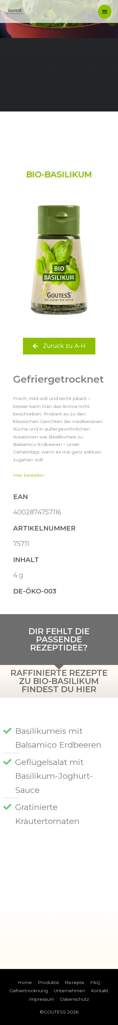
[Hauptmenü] (105, 12)
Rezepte (74, 982)
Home (25, 982)
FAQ (95, 982)
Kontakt (99, 990)
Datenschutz (74, 999)
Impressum (41, 999)
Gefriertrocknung (29, 990)
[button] (59, 346)
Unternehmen (69, 990)
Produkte (48, 982)
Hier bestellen (29, 475)
